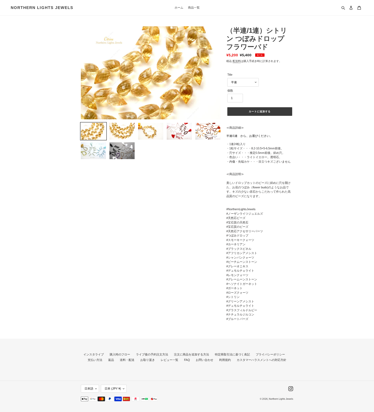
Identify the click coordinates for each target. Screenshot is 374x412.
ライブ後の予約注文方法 (152, 354)
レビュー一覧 (169, 359)
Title (229, 74)
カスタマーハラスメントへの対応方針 (261, 359)
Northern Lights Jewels (42, 7)
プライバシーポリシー (270, 354)
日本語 (89, 388)
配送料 (237, 61)
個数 (230, 90)
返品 (111, 359)
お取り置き (147, 359)
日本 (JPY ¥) (113, 388)
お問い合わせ (204, 359)
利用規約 (225, 359)
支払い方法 (95, 359)
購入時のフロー (120, 354)
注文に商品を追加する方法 (191, 354)
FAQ (187, 359)
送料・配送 (127, 359)
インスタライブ (93, 354)
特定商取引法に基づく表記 (232, 354)
